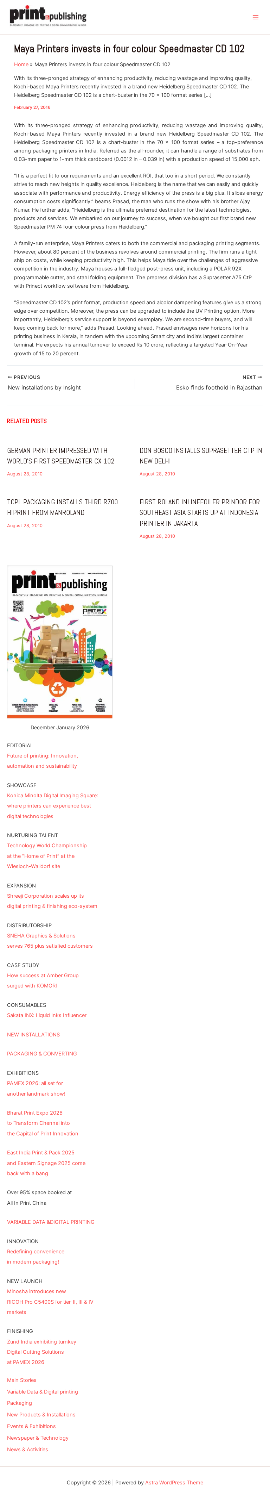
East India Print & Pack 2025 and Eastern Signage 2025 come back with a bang (46, 1162)
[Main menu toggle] (255, 17)
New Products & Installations (41, 1414)
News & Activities (27, 1449)
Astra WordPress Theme (174, 1482)
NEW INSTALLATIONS (33, 1035)
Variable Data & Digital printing (42, 1392)
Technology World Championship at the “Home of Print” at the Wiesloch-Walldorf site (47, 855)
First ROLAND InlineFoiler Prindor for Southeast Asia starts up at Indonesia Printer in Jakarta (200, 512)
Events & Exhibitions (31, 1426)
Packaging (19, 1403)
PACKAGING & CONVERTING (42, 1054)
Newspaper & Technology (38, 1438)
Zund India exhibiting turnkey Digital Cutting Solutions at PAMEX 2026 (41, 1352)
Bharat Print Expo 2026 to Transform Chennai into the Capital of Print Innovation (42, 1123)
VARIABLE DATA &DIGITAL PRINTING (51, 1222)
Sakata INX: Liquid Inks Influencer (46, 1015)
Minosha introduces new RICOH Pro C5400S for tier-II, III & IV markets (50, 1301)
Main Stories (22, 1380)
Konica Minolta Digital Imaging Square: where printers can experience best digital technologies (52, 805)
